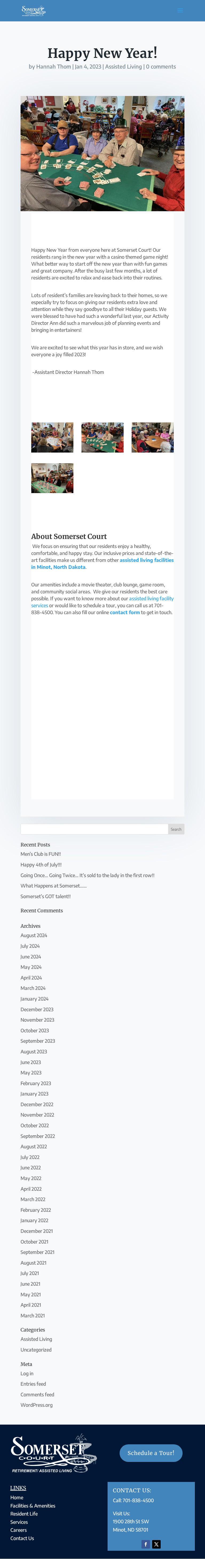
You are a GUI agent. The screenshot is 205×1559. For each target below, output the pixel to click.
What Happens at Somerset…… (54, 885)
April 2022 (31, 1189)
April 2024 (31, 977)
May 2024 (31, 967)
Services (19, 1522)
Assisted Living (123, 66)
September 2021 (37, 1252)
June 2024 (31, 956)
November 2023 (37, 1020)
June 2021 (30, 1284)
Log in (27, 1373)
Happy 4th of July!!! (41, 864)
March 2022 (33, 1199)
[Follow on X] (156, 1544)
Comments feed (37, 1394)
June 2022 (31, 1167)
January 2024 (35, 999)
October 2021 (34, 1241)
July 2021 (30, 1273)
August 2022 (34, 1146)
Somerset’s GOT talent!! (46, 896)
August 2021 (33, 1263)
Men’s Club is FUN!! (41, 854)
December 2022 (37, 1104)
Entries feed (33, 1384)
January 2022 (34, 1220)
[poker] (102, 452)
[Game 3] (153, 452)
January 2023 (34, 1093)
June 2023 (31, 1062)
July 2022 (30, 1157)
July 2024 (30, 946)
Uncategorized (36, 1349)
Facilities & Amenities (32, 1505)
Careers (18, 1530)
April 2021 (31, 1305)
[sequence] (52, 452)
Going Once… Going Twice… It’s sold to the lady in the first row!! (88, 875)
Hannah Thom (53, 66)
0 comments (161, 66)
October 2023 (35, 1030)
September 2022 (38, 1136)
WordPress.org (37, 1405)
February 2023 (36, 1083)
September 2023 (38, 1041)
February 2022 (36, 1210)
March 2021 (33, 1315)
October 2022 (35, 1125)
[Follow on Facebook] (145, 1544)
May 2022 (31, 1178)
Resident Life (24, 1513)
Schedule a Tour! (151, 1453)
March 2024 (33, 988)
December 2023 (37, 1009)
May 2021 (31, 1294)
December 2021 (37, 1231)
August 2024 (34, 935)
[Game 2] (52, 493)
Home (16, 1497)
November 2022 (37, 1115)
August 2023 (34, 1051)
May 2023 (31, 1072)
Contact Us (22, 1538)
